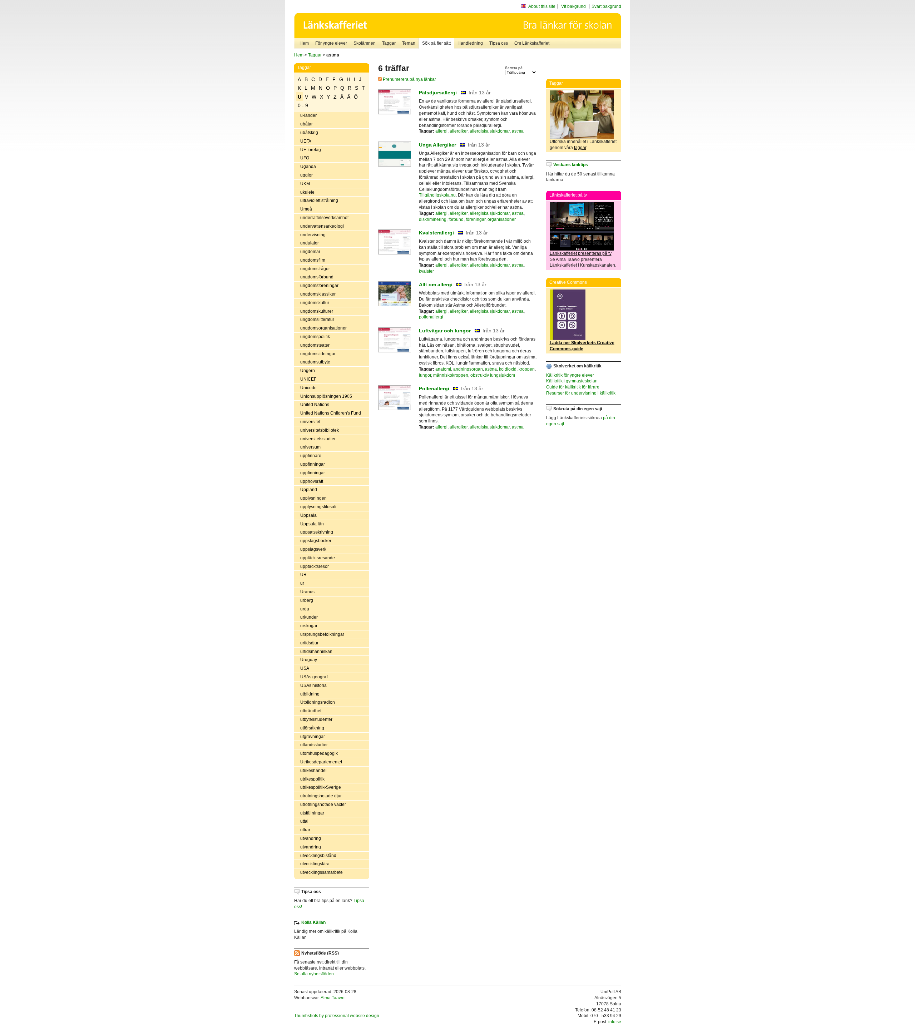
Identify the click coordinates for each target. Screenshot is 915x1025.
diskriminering (432, 219)
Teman (408, 43)
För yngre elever (331, 43)
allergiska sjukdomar (490, 131)
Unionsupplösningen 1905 (326, 396)
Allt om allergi (435, 284)
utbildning (310, 694)
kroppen (527, 369)
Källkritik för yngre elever (570, 375)
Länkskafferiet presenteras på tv (581, 253)
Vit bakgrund (573, 6)
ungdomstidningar (318, 353)
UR (303, 574)
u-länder (308, 115)
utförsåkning (312, 728)
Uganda (308, 166)
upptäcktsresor (314, 566)
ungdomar (310, 251)
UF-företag (310, 149)
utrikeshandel (313, 770)
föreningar (475, 219)
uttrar (305, 829)
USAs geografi (314, 676)
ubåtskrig (309, 132)
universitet (310, 421)
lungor (425, 375)
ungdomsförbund (316, 276)
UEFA (305, 141)
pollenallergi (431, 317)
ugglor (306, 175)
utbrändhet (310, 710)
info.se (614, 1021)
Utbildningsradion (317, 702)
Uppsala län (312, 523)
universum (310, 447)
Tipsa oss (498, 43)
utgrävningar (312, 736)
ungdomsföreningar (319, 285)
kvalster (426, 271)
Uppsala (308, 515)
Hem (304, 43)
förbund (456, 219)
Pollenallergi (434, 388)
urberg (306, 600)
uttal (304, 821)
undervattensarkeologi (322, 226)
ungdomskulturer (316, 311)
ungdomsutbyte (315, 362)
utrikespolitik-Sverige (320, 787)
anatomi (443, 369)
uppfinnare (310, 455)
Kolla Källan (313, 922)
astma (518, 131)
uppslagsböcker (315, 540)
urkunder (309, 617)
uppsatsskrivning (316, 532)
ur (302, 583)
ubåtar (306, 124)
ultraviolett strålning (319, 200)
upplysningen (313, 498)
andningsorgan (468, 369)
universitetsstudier (318, 438)
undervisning (313, 234)
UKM (305, 183)
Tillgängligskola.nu (437, 195)
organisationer (502, 219)
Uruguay (308, 659)
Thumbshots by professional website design (336, 1015)
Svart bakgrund (606, 6)
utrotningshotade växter (323, 804)
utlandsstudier (314, 744)
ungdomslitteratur (317, 319)
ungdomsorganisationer (323, 328)
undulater (309, 243)
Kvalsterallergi (436, 233)
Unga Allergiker (437, 145)
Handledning (470, 43)
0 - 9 (303, 105)
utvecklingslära (315, 863)
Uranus (307, 591)
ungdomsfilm (312, 260)
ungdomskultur (314, 302)
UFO (304, 157)
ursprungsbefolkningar (322, 634)
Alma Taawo (333, 997)
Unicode (308, 387)
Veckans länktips (570, 164)
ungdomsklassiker (318, 294)
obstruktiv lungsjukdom (492, 375)
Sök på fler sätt (436, 43)
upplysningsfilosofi (318, 506)
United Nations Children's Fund (330, 413)
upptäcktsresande (317, 557)
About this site (541, 6)
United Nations (314, 404)
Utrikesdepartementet (321, 761)
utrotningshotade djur (321, 795)
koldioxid (507, 369)
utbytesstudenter (316, 719)
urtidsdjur (309, 642)
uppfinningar (312, 464)
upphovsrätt (311, 481)
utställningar (312, 813)
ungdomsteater (315, 345)
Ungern (307, 370)
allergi (441, 131)
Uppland (308, 489)
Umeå (306, 209)
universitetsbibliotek (319, 430)
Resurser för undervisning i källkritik (580, 393)
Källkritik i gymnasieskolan (572, 380)
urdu (304, 608)
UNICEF (308, 379)
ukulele (307, 192)
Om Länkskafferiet (531, 43)
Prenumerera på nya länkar (409, 79)
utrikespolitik (312, 779)
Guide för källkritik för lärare (572, 387)
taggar (580, 147)
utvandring (310, 838)
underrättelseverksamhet (324, 217)
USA (304, 668)
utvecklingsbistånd (318, 855)
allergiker (459, 131)
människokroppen (450, 375)
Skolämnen (364, 43)
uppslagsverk (313, 549)
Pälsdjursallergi (438, 92)
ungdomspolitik (315, 336)
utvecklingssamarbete (321, 872)
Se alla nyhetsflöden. (314, 973)
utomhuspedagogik (319, 753)
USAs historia (313, 685)
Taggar (389, 43)
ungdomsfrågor (315, 268)
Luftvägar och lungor (445, 330)
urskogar (308, 625)
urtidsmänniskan (316, 651)
